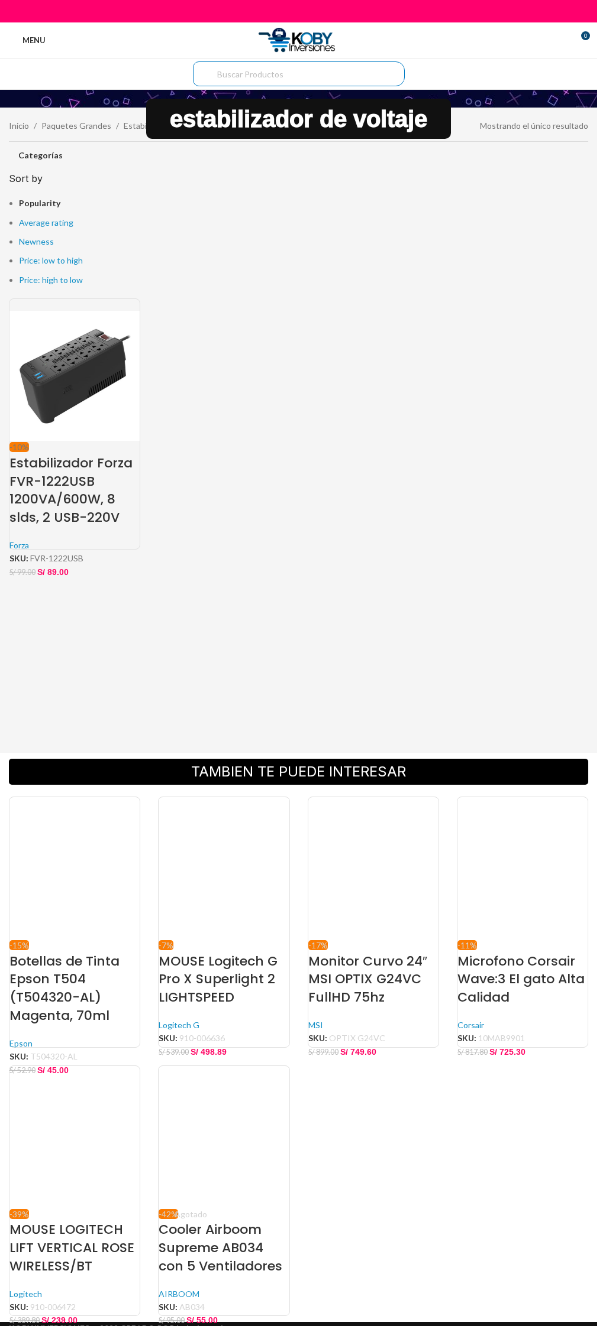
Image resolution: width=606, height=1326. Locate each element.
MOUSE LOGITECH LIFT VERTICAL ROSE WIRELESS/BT (71, 1247)
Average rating (46, 222)
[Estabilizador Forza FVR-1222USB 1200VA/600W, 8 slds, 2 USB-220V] (74, 369)
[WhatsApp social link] (313, 11)
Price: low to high (51, 260)
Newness (36, 241)
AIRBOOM (179, 1294)
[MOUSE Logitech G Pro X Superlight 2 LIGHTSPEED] (224, 867)
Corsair (470, 1025)
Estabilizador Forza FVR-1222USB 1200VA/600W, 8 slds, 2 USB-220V (71, 490)
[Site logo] (298, 39)
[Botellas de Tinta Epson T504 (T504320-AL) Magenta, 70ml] (74, 867)
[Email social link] (298, 11)
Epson (21, 1043)
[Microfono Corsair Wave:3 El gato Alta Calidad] (522, 867)
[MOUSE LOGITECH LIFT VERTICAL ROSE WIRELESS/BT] (74, 1135)
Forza (19, 545)
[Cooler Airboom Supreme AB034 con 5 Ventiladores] (224, 1135)
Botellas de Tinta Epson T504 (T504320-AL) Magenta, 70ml (64, 988)
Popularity (39, 203)
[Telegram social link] (328, 11)
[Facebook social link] (268, 11)
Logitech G (179, 1025)
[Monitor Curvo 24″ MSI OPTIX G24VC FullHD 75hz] (373, 867)
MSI (315, 1025)
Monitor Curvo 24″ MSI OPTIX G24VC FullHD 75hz (367, 979)
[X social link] (283, 11)
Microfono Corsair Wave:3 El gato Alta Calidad (521, 979)
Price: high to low (51, 280)
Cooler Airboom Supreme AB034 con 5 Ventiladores (220, 1247)
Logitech (25, 1294)
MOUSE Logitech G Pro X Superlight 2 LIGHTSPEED (218, 979)
